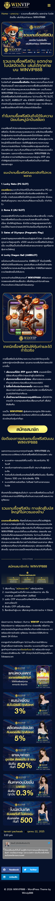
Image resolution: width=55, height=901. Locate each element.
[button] (4, 849)
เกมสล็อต (6, 190)
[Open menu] (49, 5)
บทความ (14, 13)
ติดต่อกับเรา (26, 649)
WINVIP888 (16, 411)
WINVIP (35, 622)
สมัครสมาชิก (22, 588)
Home (4, 13)
